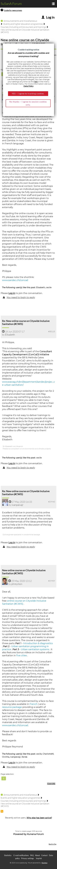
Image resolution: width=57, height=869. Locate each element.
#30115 (51, 331)
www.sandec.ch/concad (15, 280)
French (33, 704)
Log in (11, 293)
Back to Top (52, 844)
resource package (12, 707)
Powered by (20, 834)
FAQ (32, 855)
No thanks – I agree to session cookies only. (28, 103)
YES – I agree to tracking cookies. (28, 93)
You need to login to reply (21, 297)
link (36, 82)
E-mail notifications (21, 855)
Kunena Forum (35, 834)
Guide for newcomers (13, 10)
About (37, 855)
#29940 (51, 501)
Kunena (44, 863)
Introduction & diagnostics (38, 643)
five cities (21, 655)
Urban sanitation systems (35, 649)
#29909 (51, 581)
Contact (44, 855)
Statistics (7, 855)
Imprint (39, 858)
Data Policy (28, 86)
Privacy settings (27, 858)
